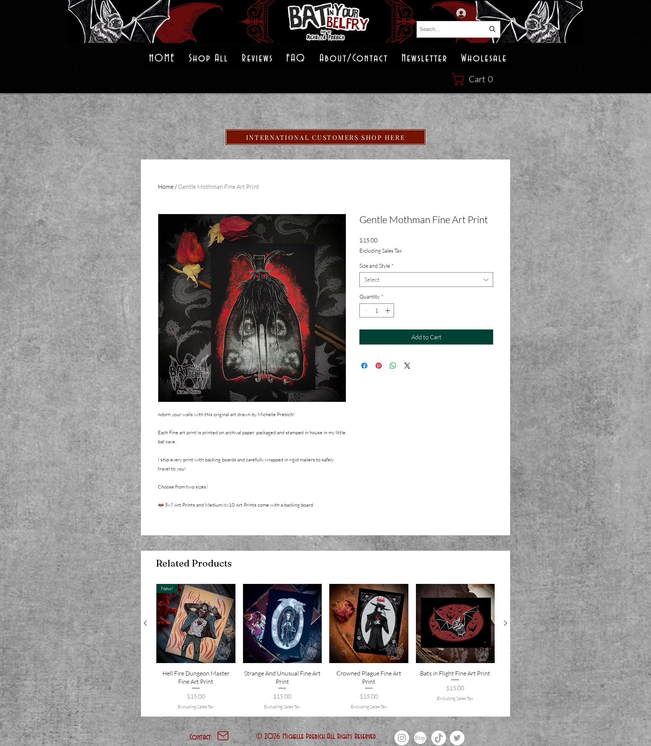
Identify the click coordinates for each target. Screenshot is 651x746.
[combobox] (458, 29)
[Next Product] (505, 623)
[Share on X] (407, 365)
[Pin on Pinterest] (378, 365)
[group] (325, 647)
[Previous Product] (145, 623)
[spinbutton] (377, 310)
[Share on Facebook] (364, 365)
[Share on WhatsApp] (392, 365)
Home (166, 186)
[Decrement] (365, 310)
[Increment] (388, 310)
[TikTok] (438, 738)
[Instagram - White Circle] (401, 738)
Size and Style (376, 265)
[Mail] (223, 735)
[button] (476, 79)
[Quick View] (282, 623)
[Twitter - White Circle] (457, 738)
